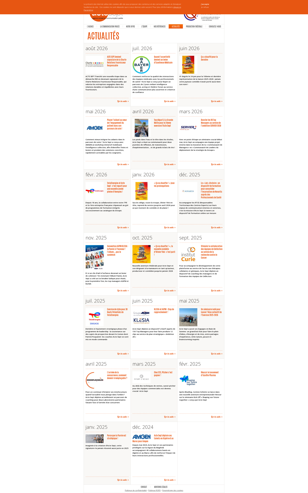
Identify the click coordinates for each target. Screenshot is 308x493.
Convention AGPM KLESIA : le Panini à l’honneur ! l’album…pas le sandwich (117, 250)
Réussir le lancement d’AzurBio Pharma (210, 374)
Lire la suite (122, 101)
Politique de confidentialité (136, 490)
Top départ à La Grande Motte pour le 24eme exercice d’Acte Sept (163, 122)
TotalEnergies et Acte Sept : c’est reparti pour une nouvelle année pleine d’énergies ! (117, 187)
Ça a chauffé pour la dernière (209, 58)
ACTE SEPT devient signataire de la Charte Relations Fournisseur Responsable (116, 61)
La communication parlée (110, 26)
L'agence (90, 26)
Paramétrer (88, 10)
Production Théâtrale (194, 26)
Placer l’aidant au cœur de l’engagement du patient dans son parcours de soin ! (117, 124)
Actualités (176, 26)
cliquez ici (177, 7)
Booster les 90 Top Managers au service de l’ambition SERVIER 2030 (211, 122)
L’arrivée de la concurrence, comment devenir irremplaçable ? (117, 375)
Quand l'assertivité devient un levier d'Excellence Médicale (163, 59)
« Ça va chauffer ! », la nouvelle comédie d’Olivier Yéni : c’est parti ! (164, 250)
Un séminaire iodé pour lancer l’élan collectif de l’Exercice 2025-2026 (211, 312)
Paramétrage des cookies (172, 490)
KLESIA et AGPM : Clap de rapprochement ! (164, 311)
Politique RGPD (154, 490)
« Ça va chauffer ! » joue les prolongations (164, 184)
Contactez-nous (215, 26)
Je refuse (205, 7)
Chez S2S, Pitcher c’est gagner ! (163, 374)
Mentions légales (160, 486)
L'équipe (144, 26)
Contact (144, 486)
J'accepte (205, 4)
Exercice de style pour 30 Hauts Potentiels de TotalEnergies (117, 312)
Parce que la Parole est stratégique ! (116, 437)
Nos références (159, 26)
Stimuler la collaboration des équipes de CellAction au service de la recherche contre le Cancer (211, 252)
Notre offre (130, 26)
